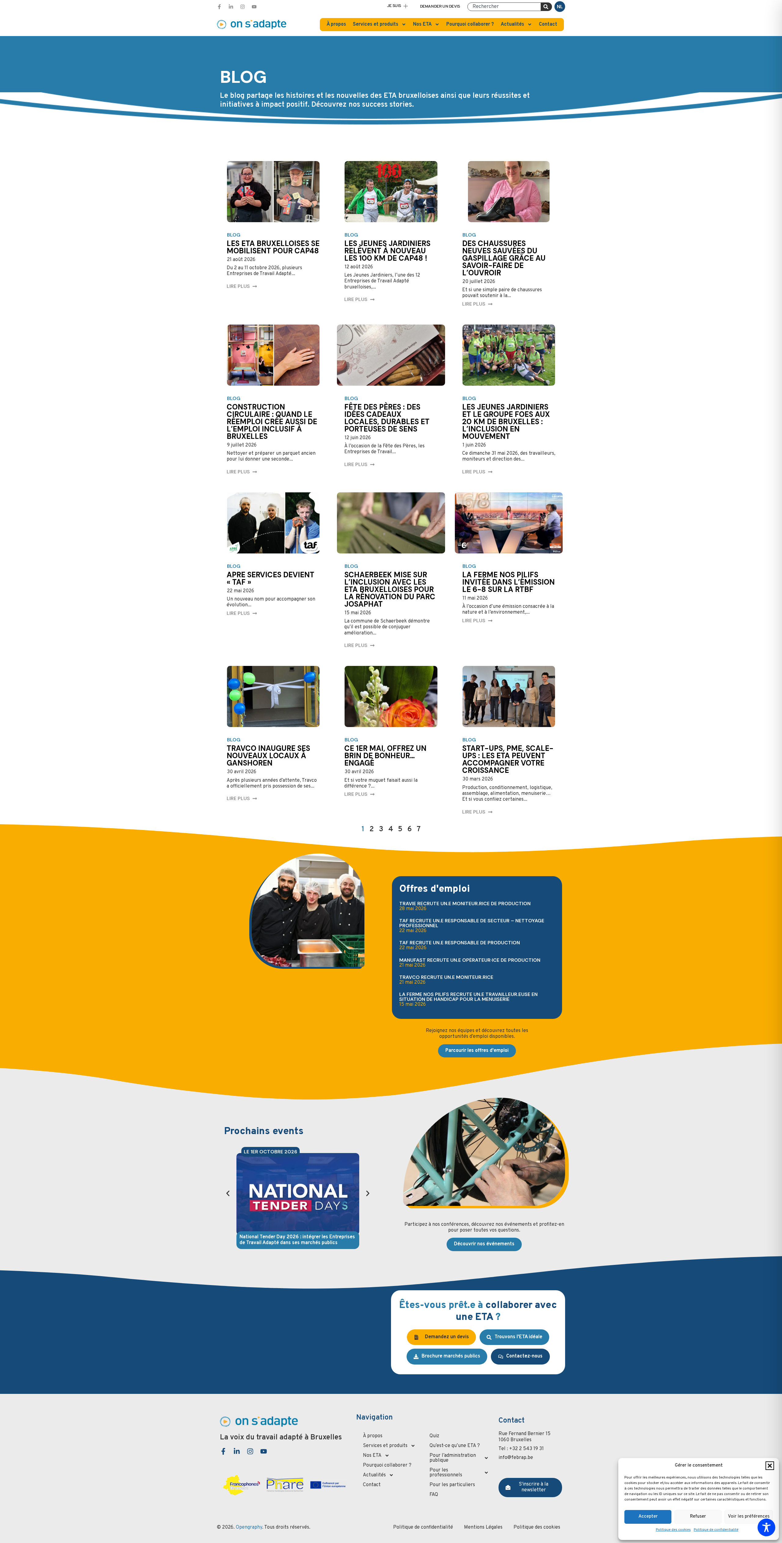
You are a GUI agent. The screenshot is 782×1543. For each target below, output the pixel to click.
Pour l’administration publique (452, 1458)
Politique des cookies (673, 1529)
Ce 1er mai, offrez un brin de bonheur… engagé (385, 756)
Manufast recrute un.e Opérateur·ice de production (469, 960)
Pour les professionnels (445, 1472)
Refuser (698, 1516)
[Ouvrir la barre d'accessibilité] (766, 1527)
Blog (233, 235)
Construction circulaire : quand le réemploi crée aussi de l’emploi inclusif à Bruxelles (272, 421)
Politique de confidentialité (716, 1529)
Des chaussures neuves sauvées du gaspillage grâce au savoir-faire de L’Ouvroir (504, 258)
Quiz (434, 1436)
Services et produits (375, 24)
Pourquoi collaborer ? (470, 24)
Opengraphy (249, 1527)
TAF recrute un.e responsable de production (459, 942)
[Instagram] (242, 6)
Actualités (512, 24)
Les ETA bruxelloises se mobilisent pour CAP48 (273, 247)
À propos (336, 24)
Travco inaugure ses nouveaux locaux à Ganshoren (268, 756)
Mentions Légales (483, 1527)
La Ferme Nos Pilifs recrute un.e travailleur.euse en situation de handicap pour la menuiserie (468, 996)
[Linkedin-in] (230, 6)
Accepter (648, 1516)
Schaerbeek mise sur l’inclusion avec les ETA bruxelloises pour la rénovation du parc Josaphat (389, 589)
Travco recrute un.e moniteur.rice (446, 977)
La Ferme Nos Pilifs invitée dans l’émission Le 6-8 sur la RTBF (508, 582)
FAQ (433, 1495)
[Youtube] (254, 6)
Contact (548, 24)
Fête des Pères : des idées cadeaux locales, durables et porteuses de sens (386, 418)
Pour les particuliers (452, 1485)
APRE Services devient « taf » (270, 578)
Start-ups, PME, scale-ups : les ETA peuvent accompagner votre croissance (508, 759)
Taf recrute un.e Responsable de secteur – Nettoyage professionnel (471, 923)
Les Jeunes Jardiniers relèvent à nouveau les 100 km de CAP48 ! (387, 251)
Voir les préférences (748, 1516)
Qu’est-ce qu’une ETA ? (454, 1446)
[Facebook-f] (219, 6)
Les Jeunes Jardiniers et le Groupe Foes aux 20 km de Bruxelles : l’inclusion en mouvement (506, 421)
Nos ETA (422, 24)
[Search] (546, 6)
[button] (770, 1466)
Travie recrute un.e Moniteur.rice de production (465, 903)
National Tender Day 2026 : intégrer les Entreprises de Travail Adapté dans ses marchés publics (297, 1240)
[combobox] (504, 6)
